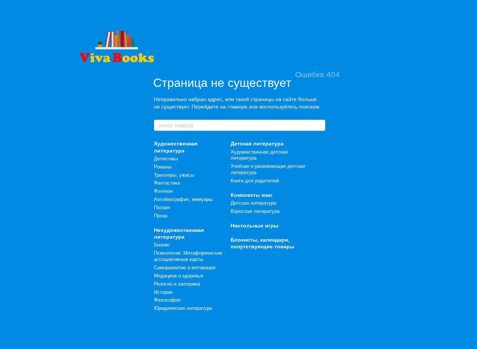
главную (237, 107)
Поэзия (162, 207)
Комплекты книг (252, 195)
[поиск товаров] (319, 125)
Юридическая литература (183, 308)
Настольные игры (254, 226)
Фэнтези (163, 191)
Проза (160, 215)
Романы (162, 167)
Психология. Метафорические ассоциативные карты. (188, 256)
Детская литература (257, 144)
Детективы (166, 158)
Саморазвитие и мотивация (184, 267)
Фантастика (167, 183)
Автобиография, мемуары (183, 199)
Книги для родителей (255, 180)
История (163, 292)
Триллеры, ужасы (174, 175)
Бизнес (162, 245)
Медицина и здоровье (178, 276)
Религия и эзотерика (177, 284)
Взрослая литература (255, 211)
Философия (167, 300)
